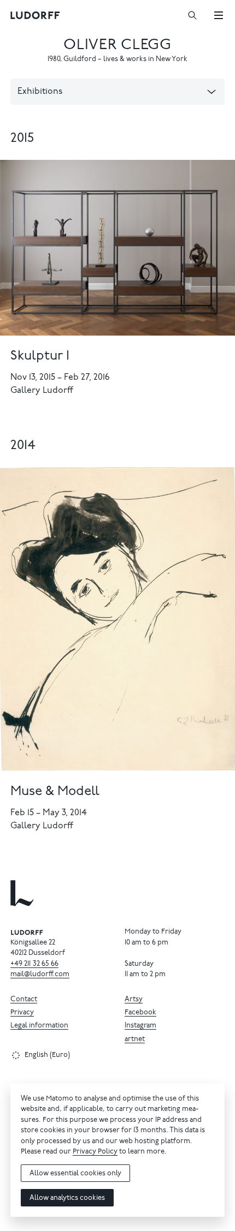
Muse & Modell (54, 791)
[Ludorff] (35, 15)
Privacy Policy (95, 1152)
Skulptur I (39, 356)
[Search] (192, 15)
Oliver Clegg (117, 45)
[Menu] (218, 15)
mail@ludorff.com (39, 974)
